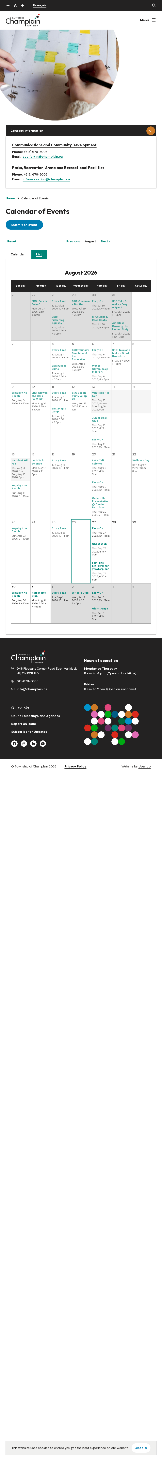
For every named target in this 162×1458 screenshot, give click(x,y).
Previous (73, 241)
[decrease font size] (8, 5)
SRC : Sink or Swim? (39, 302)
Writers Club (80, 592)
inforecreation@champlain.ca (46, 179)
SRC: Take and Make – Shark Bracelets (121, 353)
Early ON (98, 301)
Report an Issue (23, 724)
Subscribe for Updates (29, 732)
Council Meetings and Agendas (35, 716)
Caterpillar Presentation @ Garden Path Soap (100, 502)
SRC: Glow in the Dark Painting (40, 396)
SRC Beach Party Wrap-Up (80, 396)
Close (139, 1448)
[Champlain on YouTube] (43, 743)
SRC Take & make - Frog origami (119, 304)
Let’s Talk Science (38, 462)
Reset (12, 241)
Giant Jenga (100, 608)
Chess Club (99, 544)
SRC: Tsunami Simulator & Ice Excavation (80, 354)
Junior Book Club (99, 419)
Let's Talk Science (98, 462)
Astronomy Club (39, 594)
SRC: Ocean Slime (59, 367)
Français (39, 5)
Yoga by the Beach (19, 394)
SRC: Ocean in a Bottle (81, 302)
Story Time (59, 301)
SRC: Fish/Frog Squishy (58, 320)
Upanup (144, 766)
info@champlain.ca (32, 689)
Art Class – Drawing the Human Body (120, 326)
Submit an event (24, 225)
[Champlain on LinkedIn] (33, 743)
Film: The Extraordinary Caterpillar (100, 566)
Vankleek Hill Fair (100, 394)
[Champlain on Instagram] (24, 743)
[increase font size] (22, 5)
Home (10, 198)
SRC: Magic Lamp (59, 410)
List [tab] (39, 254)
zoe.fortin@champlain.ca (43, 156)
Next (104, 241)
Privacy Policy (75, 766)
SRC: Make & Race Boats (100, 318)
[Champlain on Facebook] (14, 743)
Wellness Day (140, 460)
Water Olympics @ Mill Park (100, 369)
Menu (144, 20)
